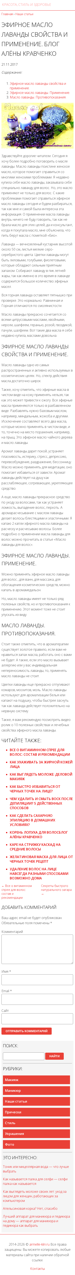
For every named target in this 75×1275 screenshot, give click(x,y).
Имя (6, 971)
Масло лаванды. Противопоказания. (38, 97)
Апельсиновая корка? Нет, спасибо (30, 1208)
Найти (54, 1056)
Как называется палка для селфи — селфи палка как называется (35, 1181)
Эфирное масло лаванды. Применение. (40, 92)
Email (6, 991)
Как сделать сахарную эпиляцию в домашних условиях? (32, 820)
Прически (13, 1112)
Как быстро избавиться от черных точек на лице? (35, 788)
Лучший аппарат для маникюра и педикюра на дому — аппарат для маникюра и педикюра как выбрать (36, 1221)
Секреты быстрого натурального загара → (56, 890)
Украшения (14, 1133)
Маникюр (13, 1090)
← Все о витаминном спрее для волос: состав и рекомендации (16, 892)
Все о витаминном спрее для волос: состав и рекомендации (40, 752)
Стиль (10, 1123)
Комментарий (12, 931)
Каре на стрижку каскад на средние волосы (35, 846)
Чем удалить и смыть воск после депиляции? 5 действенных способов (41, 803)
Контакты (37, 1268)
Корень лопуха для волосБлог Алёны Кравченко (39, 834)
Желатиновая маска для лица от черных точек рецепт (41, 859)
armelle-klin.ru (39, 1244)
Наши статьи (16, 1101)
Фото (9, 1144)
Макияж (11, 1080)
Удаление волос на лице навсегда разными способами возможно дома (39, 873)
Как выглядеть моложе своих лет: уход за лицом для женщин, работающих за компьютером (34, 1196)
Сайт (5, 1010)
